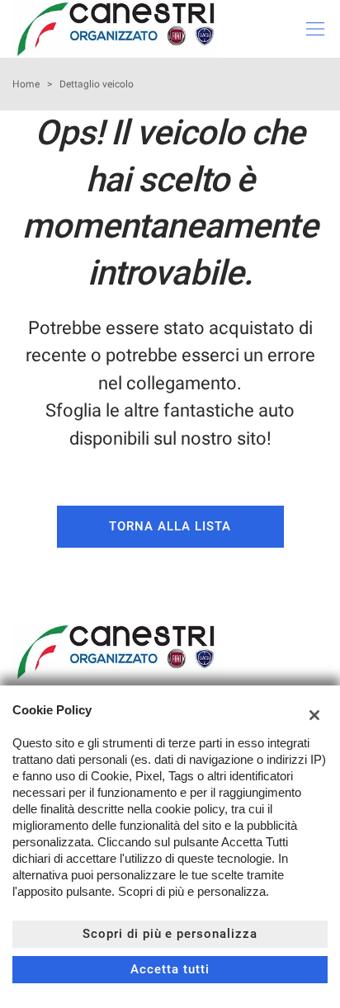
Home (26, 84)
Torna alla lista (169, 526)
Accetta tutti (169, 969)
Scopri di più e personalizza (170, 933)
